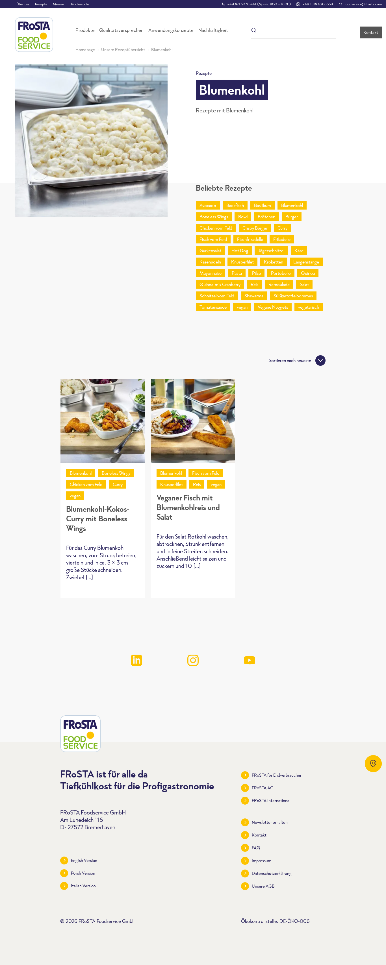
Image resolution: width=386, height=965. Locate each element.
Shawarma (253, 296)
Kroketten (273, 262)
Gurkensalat (210, 250)
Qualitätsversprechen (121, 30)
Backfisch (235, 205)
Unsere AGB (263, 886)
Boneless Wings (213, 217)
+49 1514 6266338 (317, 4)
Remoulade (279, 284)
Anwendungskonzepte (171, 30)
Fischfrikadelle (250, 239)
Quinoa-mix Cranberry (219, 284)
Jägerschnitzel (271, 250)
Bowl (243, 217)
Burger (291, 217)
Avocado (207, 205)
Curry (282, 228)
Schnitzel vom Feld (216, 296)
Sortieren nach (290, 360)
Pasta (237, 273)
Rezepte (41, 4)
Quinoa (308, 273)
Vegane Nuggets (273, 307)
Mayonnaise (210, 273)
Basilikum (262, 205)
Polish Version (83, 873)
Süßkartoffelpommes (293, 296)
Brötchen (266, 217)
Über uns (22, 4)
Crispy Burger (254, 228)
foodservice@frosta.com (363, 4)
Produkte (85, 30)
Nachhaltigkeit (213, 30)
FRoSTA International (271, 800)
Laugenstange (306, 262)
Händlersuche (79, 4)
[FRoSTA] (34, 34)
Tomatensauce (213, 307)
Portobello (281, 273)
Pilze (256, 273)
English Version (84, 860)
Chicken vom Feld (215, 228)
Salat (304, 284)
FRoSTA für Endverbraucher (277, 775)
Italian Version (83, 886)
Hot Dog (239, 250)
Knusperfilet (242, 262)
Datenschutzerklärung (271, 873)
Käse (298, 250)
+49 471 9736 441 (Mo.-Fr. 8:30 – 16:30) (259, 4)
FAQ (256, 848)
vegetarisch (308, 307)
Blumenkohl (292, 205)
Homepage (85, 50)
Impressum (261, 861)
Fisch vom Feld (213, 239)
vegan (242, 307)
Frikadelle (281, 239)
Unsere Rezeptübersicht (123, 50)
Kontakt (370, 32)
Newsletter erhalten (270, 822)
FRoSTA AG (263, 788)
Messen (58, 4)
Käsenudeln (210, 262)
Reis (254, 284)
